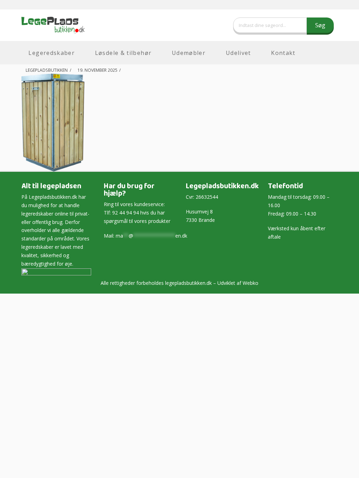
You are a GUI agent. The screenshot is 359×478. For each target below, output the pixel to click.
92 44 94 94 (125, 212)
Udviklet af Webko (237, 283)
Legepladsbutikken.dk (53, 197)
